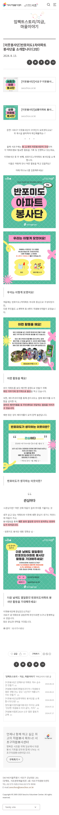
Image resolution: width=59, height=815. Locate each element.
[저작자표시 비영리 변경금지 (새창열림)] (46, 654)
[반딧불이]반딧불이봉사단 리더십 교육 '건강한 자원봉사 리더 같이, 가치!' (22, 706)
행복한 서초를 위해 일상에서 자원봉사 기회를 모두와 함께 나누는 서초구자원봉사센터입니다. (23, 749)
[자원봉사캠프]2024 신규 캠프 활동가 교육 (22, 713)
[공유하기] (20, 653)
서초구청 (32, 5)
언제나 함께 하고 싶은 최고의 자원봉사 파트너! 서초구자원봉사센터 (22, 738)
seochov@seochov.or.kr (21, 787)
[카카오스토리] (41, 62)
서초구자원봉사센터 (12, 5)
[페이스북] (29, 62)
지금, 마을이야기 (27, 676)
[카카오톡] (35, 62)
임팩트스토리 (11, 676)
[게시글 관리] (24, 653)
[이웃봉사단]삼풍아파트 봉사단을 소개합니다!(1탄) (22, 700)
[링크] (53, 62)
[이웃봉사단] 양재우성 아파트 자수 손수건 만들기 (22, 684)
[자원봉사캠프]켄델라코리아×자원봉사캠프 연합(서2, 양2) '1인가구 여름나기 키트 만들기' (22, 691)
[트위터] (47, 62)
